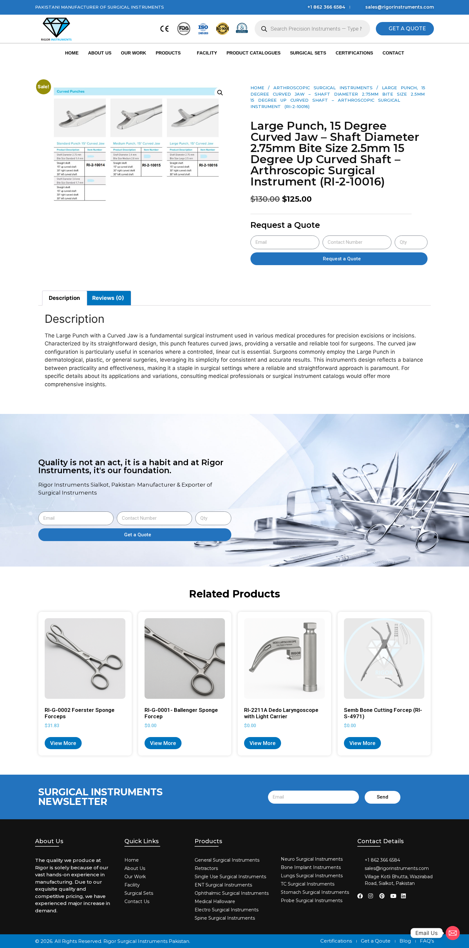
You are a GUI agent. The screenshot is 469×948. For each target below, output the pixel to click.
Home (71, 52)
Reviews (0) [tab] (108, 298)
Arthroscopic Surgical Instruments (323, 87)
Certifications (354, 52)
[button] (220, 92)
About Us (99, 52)
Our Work (133, 52)
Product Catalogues (253, 52)
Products (168, 52)
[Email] (453, 933)
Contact (393, 52)
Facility (207, 52)
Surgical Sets (308, 52)
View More (63, 743)
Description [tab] (64, 298)
